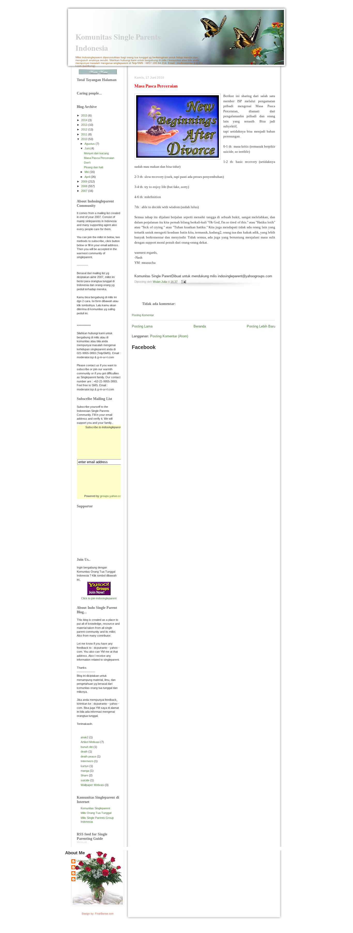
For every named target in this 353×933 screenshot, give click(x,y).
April (88, 176)
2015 (84, 115)
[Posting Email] (183, 281)
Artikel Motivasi (90, 742)
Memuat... (83, 842)
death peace (88, 756)
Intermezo (87, 761)
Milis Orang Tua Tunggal (96, 812)
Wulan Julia (83, 866)
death (84, 751)
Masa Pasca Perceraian (99, 157)
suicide (85, 780)
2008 (84, 186)
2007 (84, 190)
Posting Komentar (143, 315)
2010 (84, 139)
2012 (84, 129)
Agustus (90, 143)
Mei (87, 171)
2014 (84, 120)
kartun (85, 766)
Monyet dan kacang (96, 153)
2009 (84, 181)
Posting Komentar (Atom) (169, 336)
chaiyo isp (82, 872)
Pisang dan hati (93, 167)
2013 (84, 124)
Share (84, 775)
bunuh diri (87, 746)
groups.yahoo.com (112, 496)
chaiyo (80, 878)
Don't (87, 162)
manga (85, 770)
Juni (87, 148)
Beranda (200, 326)
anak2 (84, 737)
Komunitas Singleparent (95, 808)
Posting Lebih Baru (261, 326)
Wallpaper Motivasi (92, 784)
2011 (84, 134)
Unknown (82, 860)
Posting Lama (142, 326)
